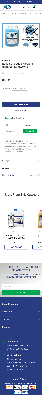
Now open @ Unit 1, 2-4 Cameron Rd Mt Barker (21, 2)
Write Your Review (18, 73)
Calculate (30, 131)
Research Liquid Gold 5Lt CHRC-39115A (16, 236)
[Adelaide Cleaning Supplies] (7, 7)
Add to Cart (21, 104)
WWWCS (6, 60)
